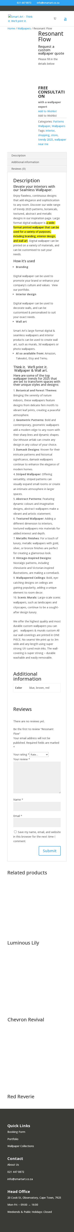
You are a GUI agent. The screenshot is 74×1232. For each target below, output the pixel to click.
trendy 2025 (45, 139)
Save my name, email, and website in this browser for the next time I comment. (37, 836)
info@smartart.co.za (20, 1179)
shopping (44, 135)
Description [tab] (18, 155)
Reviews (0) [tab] (18, 168)
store (54, 135)
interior (50, 130)
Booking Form (16, 1132)
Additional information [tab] (25, 162)
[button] (47, 111)
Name (18, 799)
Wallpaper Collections (20, 1146)
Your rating (21, 754)
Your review (21, 759)
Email (17, 816)
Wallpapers (24, 28)
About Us (13, 1164)
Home (11, 28)
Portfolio (12, 1139)
